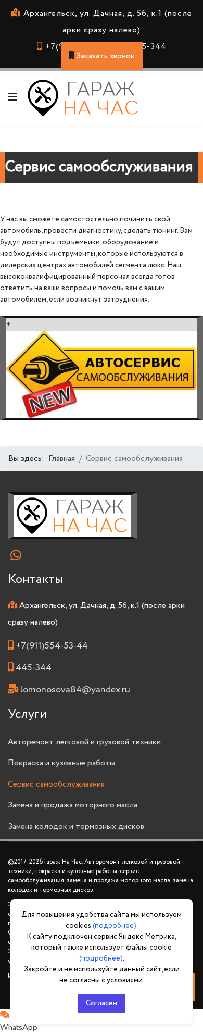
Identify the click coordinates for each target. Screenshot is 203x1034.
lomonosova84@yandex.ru (75, 689)
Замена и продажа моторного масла (72, 805)
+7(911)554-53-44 (52, 646)
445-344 (149, 47)
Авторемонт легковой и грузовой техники (84, 742)
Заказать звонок (104, 56)
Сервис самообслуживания (56, 784)
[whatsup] (18, 555)
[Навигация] (12, 98)
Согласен (101, 1003)
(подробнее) (114, 925)
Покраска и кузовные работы (61, 763)
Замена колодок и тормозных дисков (76, 826)
